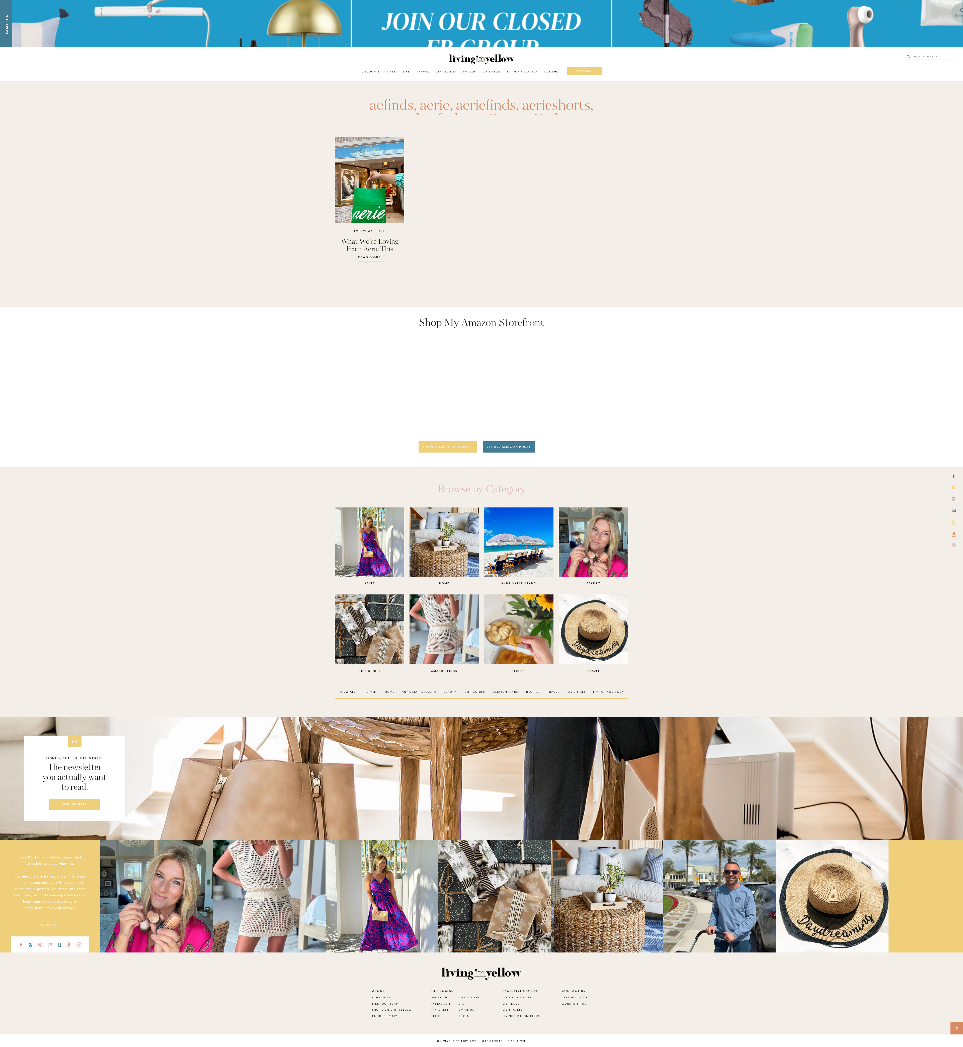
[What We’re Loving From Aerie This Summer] (369, 180)
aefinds (392, 106)
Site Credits (492, 1041)
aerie (435, 106)
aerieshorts (556, 106)
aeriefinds (486, 106)
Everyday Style (369, 230)
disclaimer (517, 1041)
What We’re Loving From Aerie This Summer (369, 249)
